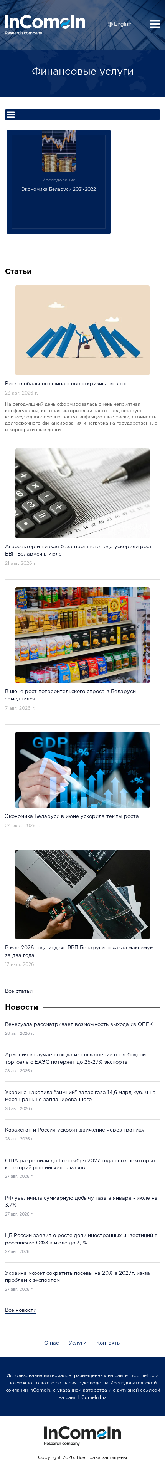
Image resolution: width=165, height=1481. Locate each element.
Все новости (20, 1310)
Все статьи (19, 991)
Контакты (108, 1343)
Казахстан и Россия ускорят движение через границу (75, 1130)
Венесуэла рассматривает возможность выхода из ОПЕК (79, 1025)
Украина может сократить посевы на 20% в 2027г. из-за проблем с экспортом (77, 1277)
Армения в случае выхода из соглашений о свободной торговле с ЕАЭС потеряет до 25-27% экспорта (75, 1058)
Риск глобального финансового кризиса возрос (66, 384)
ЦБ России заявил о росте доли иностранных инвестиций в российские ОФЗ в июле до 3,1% (81, 1239)
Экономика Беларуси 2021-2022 (58, 189)
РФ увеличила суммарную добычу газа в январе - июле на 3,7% (81, 1201)
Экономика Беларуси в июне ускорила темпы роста (72, 816)
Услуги (77, 1343)
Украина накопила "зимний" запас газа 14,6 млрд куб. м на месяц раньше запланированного (80, 1096)
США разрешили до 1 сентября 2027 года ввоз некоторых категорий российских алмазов (80, 1164)
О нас (51, 1343)
